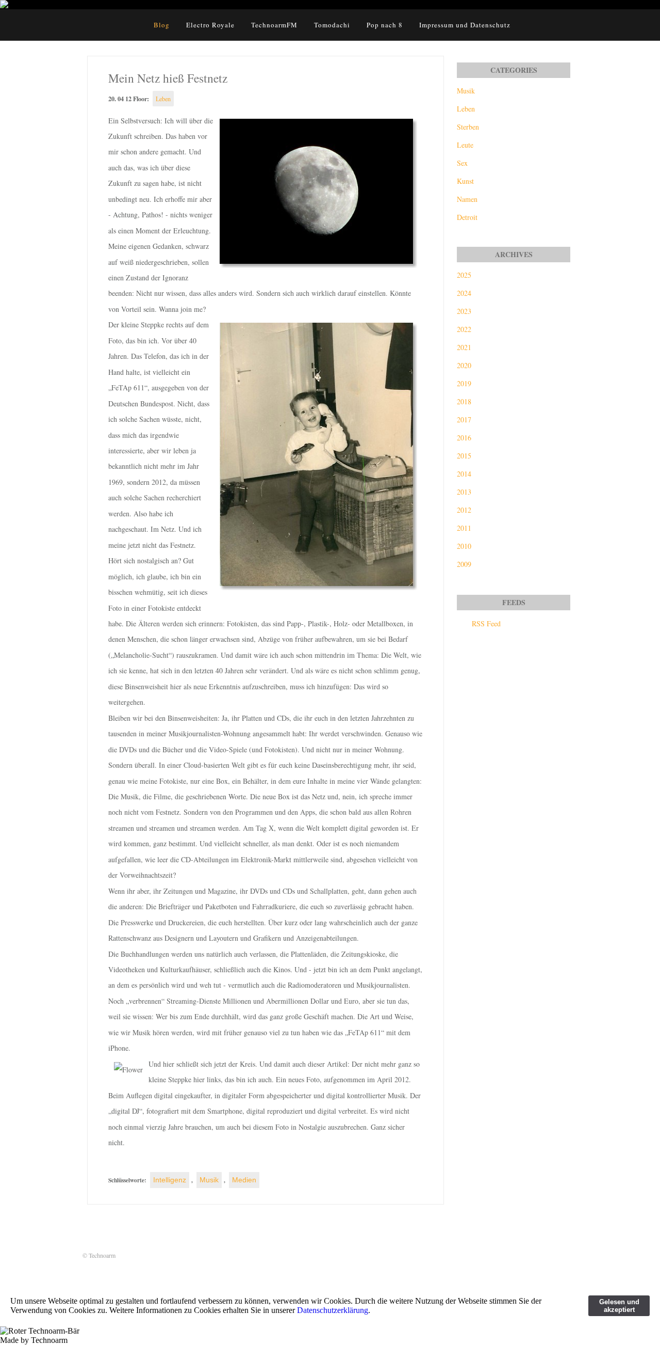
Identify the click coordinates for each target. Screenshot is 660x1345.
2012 (464, 510)
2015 (464, 456)
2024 (464, 293)
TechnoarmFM (274, 24)
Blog (162, 24)
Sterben (468, 127)
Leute (465, 145)
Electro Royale (210, 24)
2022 (464, 329)
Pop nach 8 (385, 24)
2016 (464, 437)
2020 (464, 365)
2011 (464, 528)
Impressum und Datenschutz (464, 24)
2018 (464, 401)
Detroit (467, 217)
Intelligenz (169, 1180)
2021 (464, 347)
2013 (464, 492)
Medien (244, 1180)
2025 (464, 275)
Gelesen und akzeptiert (619, 1306)
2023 (464, 311)
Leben (163, 98)
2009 (464, 564)
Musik (209, 1180)
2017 (464, 419)
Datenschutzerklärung (332, 1310)
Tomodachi (332, 24)
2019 (464, 383)
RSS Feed (486, 623)
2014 (464, 474)
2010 (464, 546)
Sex (462, 163)
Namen (467, 199)
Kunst (465, 181)
